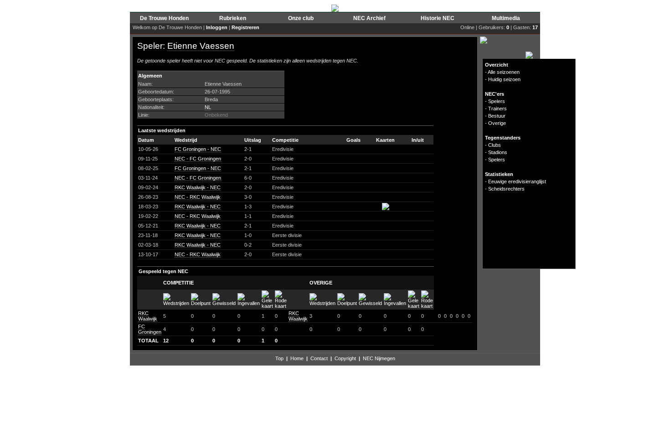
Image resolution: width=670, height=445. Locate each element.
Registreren (245, 27)
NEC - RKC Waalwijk (198, 197)
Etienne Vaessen (200, 46)
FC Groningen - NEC (198, 149)
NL (208, 107)
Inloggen (216, 27)
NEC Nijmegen (379, 358)
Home (297, 358)
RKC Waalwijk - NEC (198, 187)
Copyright (345, 358)
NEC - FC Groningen (198, 158)
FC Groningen (149, 329)
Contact (319, 358)
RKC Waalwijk (147, 315)
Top (279, 358)
